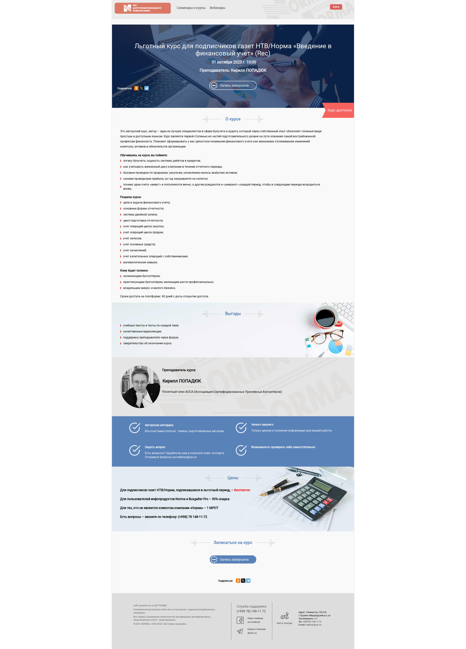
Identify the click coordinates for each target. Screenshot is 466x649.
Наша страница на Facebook (255, 620)
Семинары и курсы (191, 8)
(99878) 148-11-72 (312, 621)
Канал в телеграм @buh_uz (257, 631)
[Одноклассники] (136, 88)
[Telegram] (146, 88)
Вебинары (217, 8)
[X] (141, 88)
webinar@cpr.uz (313, 625)
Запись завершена (234, 85)
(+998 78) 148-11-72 (251, 611)
